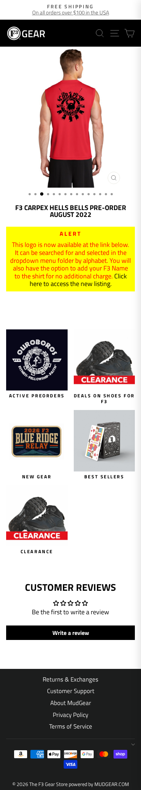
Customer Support (70, 691)
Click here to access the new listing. (78, 280)
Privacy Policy (70, 714)
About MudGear (70, 703)
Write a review (70, 632)
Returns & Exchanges (70, 679)
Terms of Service (70, 726)
